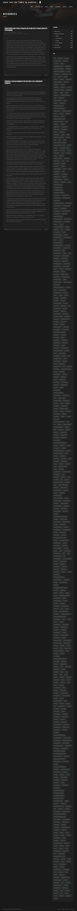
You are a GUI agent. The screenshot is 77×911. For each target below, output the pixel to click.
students (56, 782)
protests (56, 635)
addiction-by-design (58, 69)
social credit (57, 740)
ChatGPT (56, 166)
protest (64, 632)
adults (68, 71)
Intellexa (64, 448)
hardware (56, 406)
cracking (67, 229)
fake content (62, 353)
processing (65, 624)
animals (69, 87)
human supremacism (59, 421)
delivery (63, 271)
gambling (62, 371)
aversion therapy (66, 111)
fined (55, 363)
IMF (55, 429)
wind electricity (57, 885)
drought (56, 298)
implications (63, 432)
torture (56, 835)
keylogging (63, 461)
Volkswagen (66, 869)
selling (55, 703)
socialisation (68, 745)
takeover (56, 803)
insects (56, 445)
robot (66, 674)
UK (55, 853)
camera (56, 150)
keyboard (56, 461)
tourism (62, 835)
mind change (64, 519)
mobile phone (57, 529)
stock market (64, 777)
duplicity (56, 300)
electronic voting (58, 316)
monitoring (62, 532)
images (67, 427)
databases (56, 258)
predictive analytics (66, 614)
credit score (57, 232)
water (55, 874)
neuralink (64, 545)
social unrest (57, 761)
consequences (66, 198)
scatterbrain (57, 687)
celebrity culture (58, 158)
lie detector (57, 474)
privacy (61, 622)
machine (67, 479)
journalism (62, 456)
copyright (64, 213)
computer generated (59, 192)
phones (56, 585)
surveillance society (58, 798)
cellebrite (67, 158)
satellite (56, 682)
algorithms (68, 79)
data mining (66, 263)
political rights (57, 601)
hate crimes (64, 406)
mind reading (66, 522)
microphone (64, 508)
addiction (68, 66)
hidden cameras (64, 408)
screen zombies (66, 695)
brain (64, 140)
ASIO (55, 97)
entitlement (57, 329)
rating (67, 651)
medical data (66, 500)
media (66, 498)
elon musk (67, 316)
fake (55, 353)
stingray (56, 777)
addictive (68, 69)
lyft (61, 479)
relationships (63, 664)
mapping (66, 490)
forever (69, 366)
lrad (69, 477)
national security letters (60, 537)
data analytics (65, 256)
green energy (62, 398)
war (66, 872)
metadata (66, 506)
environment (65, 329)
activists (56, 63)
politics (56, 603)
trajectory (63, 840)
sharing (69, 706)
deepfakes (68, 269)
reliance (56, 666)
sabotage (56, 680)
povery (67, 608)
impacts (67, 429)
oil (64, 556)
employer (10, 33)
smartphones (66, 727)
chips (69, 169)
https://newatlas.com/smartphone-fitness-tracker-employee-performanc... (25, 75)
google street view (58, 392)
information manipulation (60, 442)
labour (61, 464)
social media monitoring (59, 753)
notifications (57, 553)
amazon (56, 84)
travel (55, 845)
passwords (63, 569)
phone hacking (63, 582)
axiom (55, 113)
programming (64, 627)
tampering (63, 803)
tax (55, 809)
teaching (60, 809)
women (56, 890)
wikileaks (68, 882)
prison (55, 622)
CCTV (55, 155)
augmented (62, 103)
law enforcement (63, 466)
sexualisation (62, 706)
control (56, 208)
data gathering (57, 263)
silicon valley (57, 714)
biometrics (31, 85)
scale (68, 682)
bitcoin (55, 132)
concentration (65, 195)
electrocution (57, 313)
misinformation (57, 527)
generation (62, 379)
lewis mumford (66, 471)
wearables (56, 877)
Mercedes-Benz (57, 506)
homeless (68, 411)
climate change (57, 179)
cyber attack (66, 248)
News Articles (19, 32)
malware (56, 487)
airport (56, 79)
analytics (56, 87)
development (57, 279)
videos (55, 867)
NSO (68, 553)
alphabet (66, 82)
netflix (64, 543)
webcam (65, 880)
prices (63, 619)
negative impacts (64, 540)
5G (54, 58)
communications (58, 184)
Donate (72, 909)
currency (67, 245)
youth (55, 895)
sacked (44, 85)
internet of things (58, 453)
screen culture (64, 693)
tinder (67, 832)
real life (62, 653)
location (63, 477)
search (55, 698)
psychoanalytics (64, 635)
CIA (63, 171)
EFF (69, 306)
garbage (56, 377)
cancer (68, 150)
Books (57, 36)
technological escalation (59, 814)
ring (61, 674)
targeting (68, 806)
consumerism (57, 205)
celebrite (61, 155)
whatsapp (56, 882)
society (56, 764)
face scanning (64, 348)
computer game (58, 187)
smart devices (57, 724)
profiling (56, 627)
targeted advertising (59, 806)
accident (67, 58)
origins (56, 561)
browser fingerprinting (59, 145)
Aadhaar (60, 58)
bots (60, 140)
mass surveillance (58, 498)
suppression (65, 785)
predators (56, 614)
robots (56, 677)
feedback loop (57, 358)
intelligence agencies (59, 450)
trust (55, 848)
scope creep (63, 690)
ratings (56, 653)
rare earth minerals (58, 651)
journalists (63, 458)
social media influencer (59, 751)
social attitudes (57, 737)
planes (55, 593)
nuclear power (57, 556)
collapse (56, 182)
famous (64, 356)
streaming (56, 780)
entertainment (57, 327)
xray (61, 893)
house (62, 416)
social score (66, 756)
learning (61, 469)
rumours (69, 677)
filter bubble (57, 361)
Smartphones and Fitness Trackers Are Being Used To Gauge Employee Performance (26, 29)
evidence (56, 337)
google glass (57, 390)
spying (55, 774)
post (62, 608)
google (61, 387)
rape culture (68, 648)
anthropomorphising (59, 90)
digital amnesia (57, 282)
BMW (63, 134)
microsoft (65, 511)
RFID (62, 672)
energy (55, 324)
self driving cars (58, 701)
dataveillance (66, 266)
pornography (65, 606)
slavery (56, 719)
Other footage (59, 42)
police (55, 595)
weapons (62, 874)
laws (55, 469)
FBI (69, 356)
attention (61, 97)
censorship (56, 161)
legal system (57, 471)
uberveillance (57, 851)
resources (56, 669)
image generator (67, 424)
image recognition (58, 427)
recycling (64, 661)
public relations (67, 640)
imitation (61, 429)
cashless (68, 153)
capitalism (56, 153)
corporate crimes (58, 216)
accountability (57, 61)
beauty (62, 116)
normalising (67, 550)
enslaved (62, 324)
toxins (63, 838)
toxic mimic (57, 838)
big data (56, 124)
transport (66, 843)
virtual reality (57, 869)
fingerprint (40, 85)
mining (55, 524)
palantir (56, 564)
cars (63, 153)
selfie (65, 701)
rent (62, 666)
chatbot (63, 163)
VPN (55, 872)
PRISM (69, 619)
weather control (65, 877)
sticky (68, 774)
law (55, 466)
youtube (62, 895)
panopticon (57, 566)
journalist (56, 458)
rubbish (62, 677)
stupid (62, 782)
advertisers (56, 74)
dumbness (63, 298)
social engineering (67, 740)
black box (62, 132)
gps (55, 398)
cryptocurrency (67, 237)
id (54, 424)
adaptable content (58, 66)
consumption (66, 205)
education (63, 306)
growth (56, 403)
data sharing (57, 266)
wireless (66, 885)
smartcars (56, 722)
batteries (56, 116)
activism (65, 61)
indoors (56, 435)
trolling (61, 845)
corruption (66, 221)
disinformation (67, 282)
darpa (64, 253)
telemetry (56, 827)
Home (32, 6)
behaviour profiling (58, 121)
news (55, 550)
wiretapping (57, 888)
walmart (61, 872)
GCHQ (55, 379)
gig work (56, 385)
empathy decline (65, 319)
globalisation (64, 385)
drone (60, 295)
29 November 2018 (8, 85)
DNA (55, 290)
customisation (57, 248)
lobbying (56, 477)
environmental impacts (59, 332)
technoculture (66, 811)
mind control (57, 522)
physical (56, 590)
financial (65, 361)
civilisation (64, 174)
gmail (55, 387)
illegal (59, 424)
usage (69, 859)
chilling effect (57, 169)
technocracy (57, 811)
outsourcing (63, 561)
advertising (64, 74)
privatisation (57, 624)
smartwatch (57, 730)
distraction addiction (59, 287)
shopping (56, 708)
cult (55, 240)
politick (65, 601)
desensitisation (65, 277)
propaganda (57, 632)
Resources (58, 6)
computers (56, 195)
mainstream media (63, 485)
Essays (57, 40)
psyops (63, 637)
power (55, 611)
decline (61, 269)
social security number (59, 759)
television (64, 830)
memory (56, 503)
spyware (62, 774)
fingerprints (57, 366)
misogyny (66, 527)
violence (62, 867)
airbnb (59, 76)
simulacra (65, 714)
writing (56, 893)
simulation (56, 716)
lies (63, 474)
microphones (57, 511)
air (54, 76)
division (68, 287)
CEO (63, 161)
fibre (65, 358)
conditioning (57, 198)
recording (56, 661)
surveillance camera (58, 790)
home (61, 411)
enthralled (66, 327)
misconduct (62, 524)
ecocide (65, 303)
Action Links (57, 31)
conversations (66, 211)
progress (56, 629)
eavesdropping (57, 303)
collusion (63, 182)
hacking (67, 403)
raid (61, 648)
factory (67, 350)
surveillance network (59, 795)
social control (67, 737)
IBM (68, 421)
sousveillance (57, 772)
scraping (56, 693)
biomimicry (64, 129)
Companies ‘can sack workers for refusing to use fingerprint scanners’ (24, 82)
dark (63, 250)
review (63, 669)
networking (57, 545)
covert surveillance (58, 227)
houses (68, 416)
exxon (63, 345)
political (64, 598)
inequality (56, 437)
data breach (64, 258)
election (64, 308)
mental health (64, 503)
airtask (61, 79)
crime (63, 232)
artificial (56, 95)
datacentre (64, 261)
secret (61, 698)
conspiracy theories (58, 203)
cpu (62, 229)
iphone (56, 456)
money (56, 532)
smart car (62, 719)
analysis (62, 84)
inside (68, 445)
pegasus (63, 572)
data (70, 253)
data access (57, 256)
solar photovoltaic (65, 769)
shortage (63, 708)
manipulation (64, 487)
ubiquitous (65, 851)
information (57, 440)
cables (55, 148)
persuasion (66, 579)
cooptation (56, 213)
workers (27, 33)
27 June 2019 (7, 32)
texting (56, 832)
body (68, 134)
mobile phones (66, 529)
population (56, 606)
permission (56, 574)
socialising (56, 748)
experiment (64, 340)
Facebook (56, 348)
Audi (65, 100)
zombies (68, 895)
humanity (56, 419)
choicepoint (57, 171)
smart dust (66, 724)
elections (56, 311)
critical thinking (58, 234)
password (56, 569)
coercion (66, 179)
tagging (66, 801)
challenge (56, 163)
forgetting (56, 369)
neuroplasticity (57, 548)
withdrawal (65, 888)
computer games (58, 190)
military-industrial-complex (60, 516)
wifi (62, 882)
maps (55, 493)
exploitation (57, 342)
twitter (61, 848)
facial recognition (58, 350)
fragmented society (66, 369)
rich (66, 672)
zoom (55, 898)
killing (55, 464)
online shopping (67, 558)
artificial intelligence (65, 95)
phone (55, 582)
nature (56, 540)
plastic (61, 593)
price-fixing (56, 619)
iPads (66, 453)
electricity (63, 311)
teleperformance (65, 827)
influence (64, 437)
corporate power (58, 219)
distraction (56, 284)
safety (68, 680)
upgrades (56, 859)
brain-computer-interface (60, 142)
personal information (59, 577)
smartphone (14, 33)
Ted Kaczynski (65, 822)
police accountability (64, 595)
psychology (56, 637)
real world (56, 656)
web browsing (57, 880)
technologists (66, 819)
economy (56, 306)
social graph (57, 743)
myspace (64, 535)
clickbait (64, 177)
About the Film (39, 6)
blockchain (56, 134)
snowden (56, 732)
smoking (64, 730)
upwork (63, 859)
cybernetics (57, 250)
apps (67, 92)
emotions (56, 319)
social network (57, 756)
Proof (51, 6)
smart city (64, 722)
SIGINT (63, 711)
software (56, 769)
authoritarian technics (59, 108)
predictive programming (59, 616)
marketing (61, 493)
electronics (65, 313)
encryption (63, 321)
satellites (63, 682)
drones (66, 295)
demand (56, 274)
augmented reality (58, 105)
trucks (67, 845)
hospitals (56, 416)
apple (61, 92)
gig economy (64, 382)
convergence (57, 211)
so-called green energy (59, 735)
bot (55, 140)
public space (67, 643)
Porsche (56, 608)
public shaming (57, 643)
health (55, 408)
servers (68, 703)
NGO (60, 550)
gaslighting (63, 377)
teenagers (56, 824)
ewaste (62, 337)
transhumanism (58, 843)
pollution (62, 603)
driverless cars (57, 292)
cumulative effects (58, 245)
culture (60, 240)
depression (56, 277)
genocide (56, 382)
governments (66, 395)
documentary (62, 290)
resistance (68, 666)
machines (67, 482)
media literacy (57, 500)
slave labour (65, 716)
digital (64, 279)
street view (64, 780)
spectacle (65, 772)
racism (56, 648)
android (63, 87)
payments (56, 572)
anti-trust (69, 90)
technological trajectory (59, 816)
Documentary (59, 38)
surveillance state (58, 801)
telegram (64, 824)
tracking (23, 33)
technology (57, 822)
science (56, 690)
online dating (57, 558)
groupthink (66, 400)
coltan (69, 182)
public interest (57, 640)
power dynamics (63, 611)
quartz (68, 645)
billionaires (56, 126)
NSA (64, 553)
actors (62, 63)
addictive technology (59, 71)
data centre (57, 261)
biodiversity (64, 126)
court (55, 224)
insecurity (62, 445)
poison (67, 593)
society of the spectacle (59, 766)
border (67, 137)
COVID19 (56, 229)
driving (65, 292)
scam (55, 685)
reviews (56, 672)
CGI (67, 161)
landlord (68, 464)
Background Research (59, 33)
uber (66, 848)
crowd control (57, 237)
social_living (65, 761)
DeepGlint (56, 271)
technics (67, 809)
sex (55, 706)
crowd (65, 234)
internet (68, 450)
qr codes (62, 645)
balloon (61, 113)
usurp (62, 861)
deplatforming (64, 274)
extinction (64, 342)
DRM (55, 295)
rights (55, 674)
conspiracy (56, 200)
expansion (56, 340)
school (64, 687)
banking (68, 113)
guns (61, 403)
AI (70, 74)
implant (56, 432)
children (63, 166)
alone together (57, 82)
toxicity (68, 835)
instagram (56, 448)
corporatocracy (57, 221)
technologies (57, 819)
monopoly (56, 535)
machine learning (58, 482)
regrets (56, 664)
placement (63, 590)
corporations (68, 219)
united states (61, 853)
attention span (57, 100)
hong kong (56, 414)
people (69, 572)
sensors (61, 703)
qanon (55, 645)
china (64, 169)
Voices (46, 6)
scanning (61, 685)
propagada (63, 629)
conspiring (68, 203)
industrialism (63, 435)
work (62, 890)
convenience (63, 208)
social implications (58, 745)
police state (57, 598)
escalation (56, 335)
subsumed (56, 785)
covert (61, 224)
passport (64, 566)
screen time (57, 695)
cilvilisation (56, 174)
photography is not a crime (60, 587)
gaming (64, 374)
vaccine (68, 861)
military (56, 514)
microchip (56, 508)
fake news (56, 356)
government (57, 395)
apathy (56, 92)
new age (66, 548)
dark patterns (57, 253)
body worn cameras (59, 137)
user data (56, 861)
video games (62, 864)
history (56, 411)
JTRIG (70, 458)
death (55, 269)
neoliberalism (57, 543)
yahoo (66, 893)
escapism (64, 335)
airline (65, 76)
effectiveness (57, 308)
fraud (55, 371)
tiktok (61, 832)
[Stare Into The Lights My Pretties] (22, 2)
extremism (56, 345)
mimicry (56, 519)
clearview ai (57, 177)
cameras (62, 150)
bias (66, 121)
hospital (64, 414)
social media (64, 748)
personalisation (57, 579)
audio (55, 103)
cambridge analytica (64, 148)
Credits (65, 6)
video (55, 864)
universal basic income (59, 856)
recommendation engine (60, 658)
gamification (57, 374)
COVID (67, 227)
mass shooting (57, 495)
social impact (66, 743)
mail (55, 485)
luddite (56, 479)
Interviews (57, 45)
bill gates (63, 124)
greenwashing (57, 400)
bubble (69, 145)
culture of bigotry (58, 242)
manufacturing (57, 490)
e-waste (63, 300)
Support (71, 6)
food (63, 366)
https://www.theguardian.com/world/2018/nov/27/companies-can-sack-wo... (25, 229)
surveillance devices (58, 793)
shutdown (56, 711)
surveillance (19, 33)
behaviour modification (59, 119)
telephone (56, 830)
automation (57, 111)
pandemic (63, 564)
